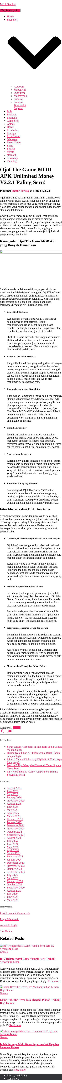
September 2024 (16, 834)
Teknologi (12, 158)
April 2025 (13, 813)
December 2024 (15, 825)
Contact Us (13, 1078)
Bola (9, 111)
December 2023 (15, 862)
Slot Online (6, 931)
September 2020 (16, 887)
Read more (53, 981)
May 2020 (12, 900)
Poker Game (13, 142)
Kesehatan (12, 130)
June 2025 (12, 806)
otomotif (11, 154)
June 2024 (12, 844)
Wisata (10, 151)
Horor (10, 126)
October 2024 (14, 831)
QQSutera (19, 92)
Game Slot (12, 120)
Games (10, 123)
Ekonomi (12, 117)
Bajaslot (18, 108)
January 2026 (14, 797)
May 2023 (12, 878)
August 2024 (14, 837)
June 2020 (12, 896)
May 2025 (12, 809)
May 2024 (12, 847)
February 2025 (15, 819)
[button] (34, 83)
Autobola (19, 86)
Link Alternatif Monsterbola (15, 913)
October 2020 (14, 884)
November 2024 (16, 828)
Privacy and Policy (17, 1075)
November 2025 (16, 800)
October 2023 (14, 868)
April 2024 (13, 850)
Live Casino (13, 136)
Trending (12, 161)
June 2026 (12, 791)
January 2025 (14, 822)
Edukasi (11, 114)
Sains (10, 145)
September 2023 (16, 872)
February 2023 (15, 881)
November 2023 (16, 865)
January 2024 (14, 859)
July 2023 (12, 875)
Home (10, 16)
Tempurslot (20, 105)
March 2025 (13, 816)
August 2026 (14, 788)
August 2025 (14, 803)
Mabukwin (20, 89)
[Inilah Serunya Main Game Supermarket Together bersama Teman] (31, 1034)
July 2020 (12, 893)
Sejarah (11, 148)
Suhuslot (18, 99)
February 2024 (15, 856)
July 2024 (12, 840)
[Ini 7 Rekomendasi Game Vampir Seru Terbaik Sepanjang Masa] (31, 948)
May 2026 (12, 794)
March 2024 (13, 853)
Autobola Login (8, 925)
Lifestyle (11, 133)
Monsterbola (20, 95)
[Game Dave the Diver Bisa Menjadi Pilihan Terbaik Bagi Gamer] (31, 990)
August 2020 (14, 890)
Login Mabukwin (9, 919)
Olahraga (12, 139)
